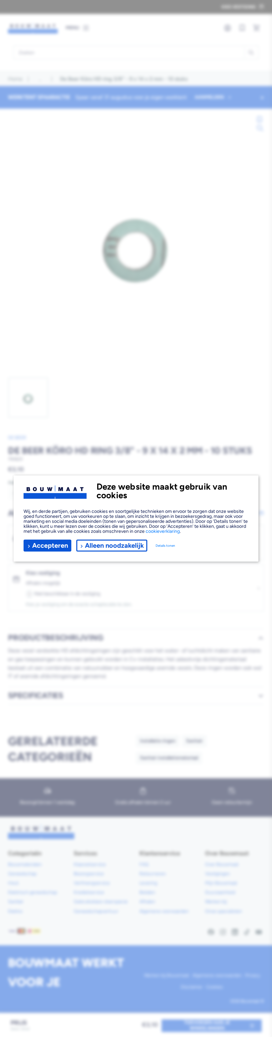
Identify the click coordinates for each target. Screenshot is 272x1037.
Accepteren (50, 545)
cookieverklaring (163, 531)
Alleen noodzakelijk (114, 545)
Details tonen (165, 545)
